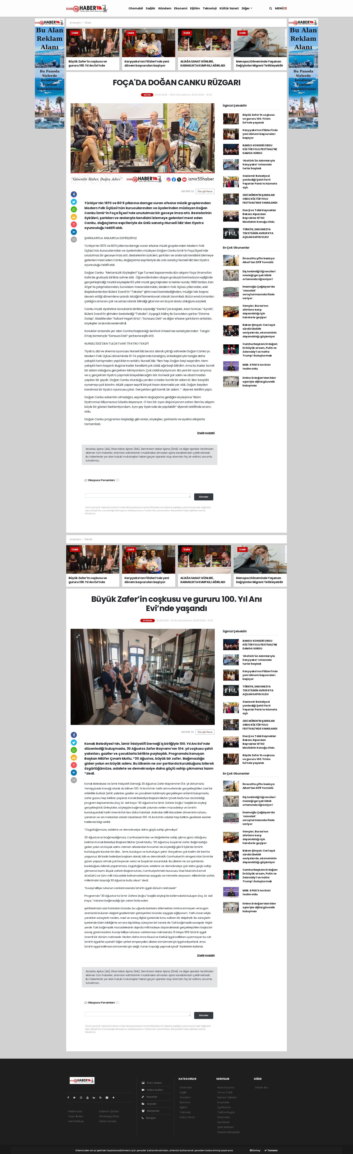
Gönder (203, 496)
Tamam (272, 1150)
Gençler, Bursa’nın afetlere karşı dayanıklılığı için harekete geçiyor (255, 311)
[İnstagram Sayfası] (82, 1097)
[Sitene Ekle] (115, 1097)
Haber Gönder (108, 1121)
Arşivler (151, 1104)
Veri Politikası (76, 1121)
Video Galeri (154, 1090)
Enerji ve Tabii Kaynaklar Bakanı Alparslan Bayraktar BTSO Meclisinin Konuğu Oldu (259, 216)
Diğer (246, 8)
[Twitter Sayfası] (76, 1097)
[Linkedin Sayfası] (95, 1097)
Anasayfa (75, 22)
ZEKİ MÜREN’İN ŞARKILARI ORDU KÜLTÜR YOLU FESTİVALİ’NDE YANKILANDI (260, 199)
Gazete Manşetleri (228, 1132)
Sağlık (150, 8)
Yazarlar (151, 1097)
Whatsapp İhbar (109, 1116)
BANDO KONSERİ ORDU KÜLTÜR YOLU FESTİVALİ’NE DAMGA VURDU (260, 149)
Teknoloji (210, 8)
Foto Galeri (154, 1083)
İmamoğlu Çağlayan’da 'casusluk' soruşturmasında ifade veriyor (259, 292)
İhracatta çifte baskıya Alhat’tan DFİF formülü (258, 260)
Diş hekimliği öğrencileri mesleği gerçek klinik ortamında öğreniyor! (259, 275)
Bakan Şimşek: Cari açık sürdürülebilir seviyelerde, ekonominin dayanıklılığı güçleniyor (260, 330)
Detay (256, 1150)
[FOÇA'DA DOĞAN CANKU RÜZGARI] (143, 143)
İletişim (151, 1118)
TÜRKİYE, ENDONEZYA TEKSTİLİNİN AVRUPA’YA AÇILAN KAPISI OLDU (258, 233)
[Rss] (101, 1097)
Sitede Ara (261, 1087)
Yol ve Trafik (225, 1092)
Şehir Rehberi (225, 1127)
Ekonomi (180, 8)
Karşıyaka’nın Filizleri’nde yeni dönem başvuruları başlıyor (260, 134)
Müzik (88, 22)
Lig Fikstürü (224, 1107)
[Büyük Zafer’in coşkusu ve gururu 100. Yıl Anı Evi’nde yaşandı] (143, 676)
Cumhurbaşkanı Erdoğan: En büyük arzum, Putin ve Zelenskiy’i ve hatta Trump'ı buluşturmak (260, 349)
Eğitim (195, 8)
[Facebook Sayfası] (69, 1097)
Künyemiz (152, 1111)
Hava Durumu (226, 1087)
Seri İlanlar (223, 1122)
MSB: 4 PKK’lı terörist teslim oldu (257, 366)
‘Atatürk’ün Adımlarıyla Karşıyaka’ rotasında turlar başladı (259, 164)
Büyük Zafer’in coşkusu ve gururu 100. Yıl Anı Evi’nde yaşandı (259, 118)
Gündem (164, 8)
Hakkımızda (75, 1111)
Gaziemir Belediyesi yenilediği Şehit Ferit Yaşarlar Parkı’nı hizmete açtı (260, 181)
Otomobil (136, 8)
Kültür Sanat (229, 8)
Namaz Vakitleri (226, 1097)
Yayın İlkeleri (75, 1116)
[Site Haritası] (108, 1097)
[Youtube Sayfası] (89, 1097)
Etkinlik (88, 539)
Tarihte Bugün (226, 1112)
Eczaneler (223, 1102)
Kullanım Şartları (109, 1111)
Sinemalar (223, 1117)
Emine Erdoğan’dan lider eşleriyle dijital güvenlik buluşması (259, 381)
